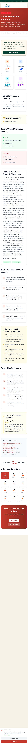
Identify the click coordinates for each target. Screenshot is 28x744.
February (21, 462)
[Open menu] (24, 5)
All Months (14, 462)
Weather (20, 33)
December (8, 462)
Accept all (14, 741)
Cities (8, 33)
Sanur (13, 33)
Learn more (7, 735)
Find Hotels (14, 520)
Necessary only (14, 738)
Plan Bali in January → (14, 52)
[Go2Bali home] (7, 6)
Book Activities (14, 524)
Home (2, 33)
